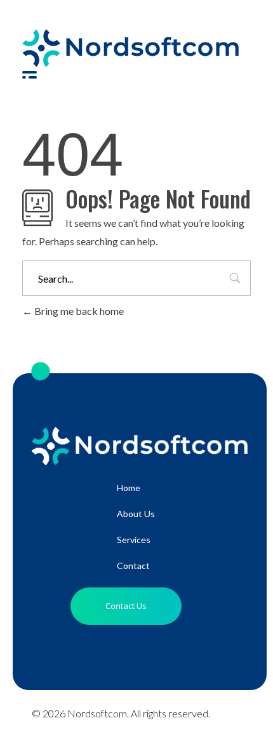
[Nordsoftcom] (130, 48)
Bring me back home (78, 311)
